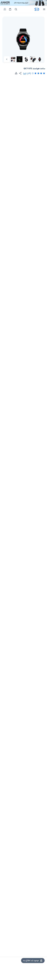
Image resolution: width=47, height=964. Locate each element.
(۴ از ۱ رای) (27, 73)
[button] (7, 59)
